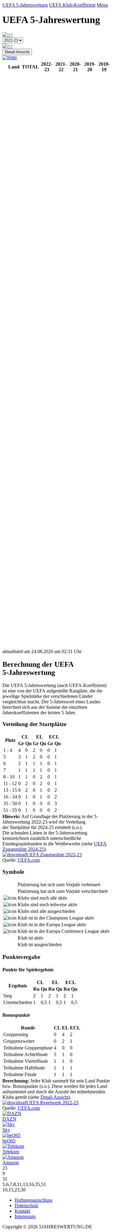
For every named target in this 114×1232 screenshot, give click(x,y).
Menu (102, 5)
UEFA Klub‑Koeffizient (72, 5)
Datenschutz (26, 1205)
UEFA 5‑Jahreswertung (25, 5)
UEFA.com (29, 860)
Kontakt (22, 1211)
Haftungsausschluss (33, 1200)
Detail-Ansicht (17, 52)
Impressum (25, 1216)
